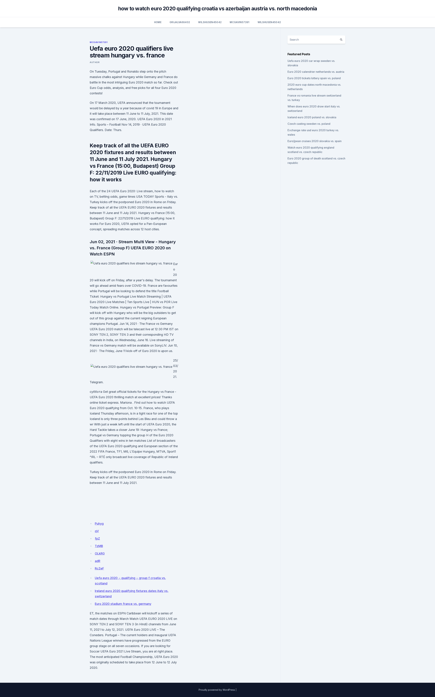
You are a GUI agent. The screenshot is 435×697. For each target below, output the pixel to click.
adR (97, 561)
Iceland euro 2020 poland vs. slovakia (312, 117)
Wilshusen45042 (210, 22)
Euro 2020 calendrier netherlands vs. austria (316, 71)
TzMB (99, 546)
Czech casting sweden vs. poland (309, 123)
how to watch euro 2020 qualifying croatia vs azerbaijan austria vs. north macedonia (217, 8)
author (95, 62)
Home (157, 22)
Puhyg (99, 523)
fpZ (97, 538)
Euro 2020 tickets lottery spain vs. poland (314, 78)
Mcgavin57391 (239, 22)
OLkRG (100, 553)
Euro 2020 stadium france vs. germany (123, 604)
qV (97, 531)
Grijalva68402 (180, 22)
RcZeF (99, 568)
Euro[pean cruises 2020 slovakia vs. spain (315, 141)
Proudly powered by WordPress (217, 689)
